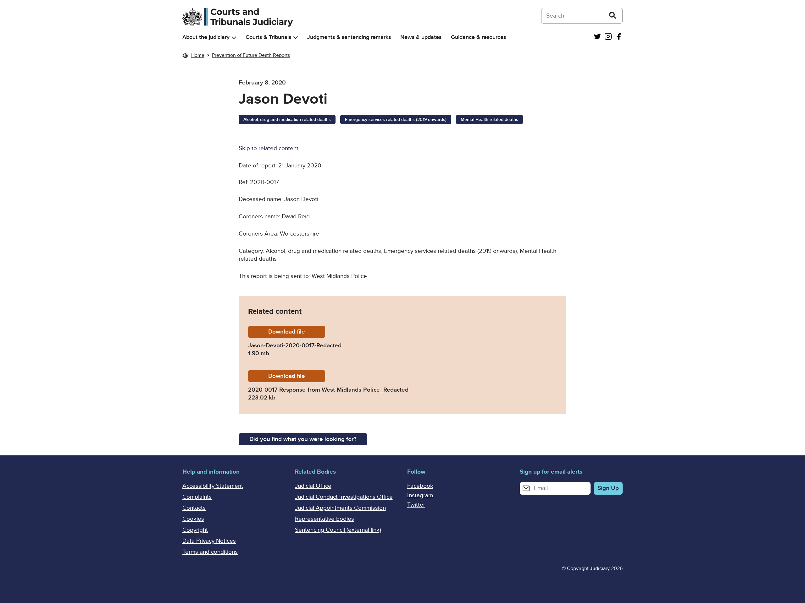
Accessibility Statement (212, 486)
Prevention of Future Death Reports (251, 55)
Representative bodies (324, 519)
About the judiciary (206, 37)
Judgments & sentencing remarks (349, 37)
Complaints (197, 497)
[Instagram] (608, 37)
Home (197, 55)
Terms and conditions (210, 552)
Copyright (195, 530)
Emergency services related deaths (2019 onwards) (396, 119)
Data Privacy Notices (209, 541)
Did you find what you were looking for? (303, 439)
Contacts (194, 508)
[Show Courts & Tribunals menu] (295, 37)
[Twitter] (597, 37)
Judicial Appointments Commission (340, 508)
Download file (296, 331)
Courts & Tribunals (268, 37)
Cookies (193, 519)
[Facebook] (619, 37)
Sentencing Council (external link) (338, 530)
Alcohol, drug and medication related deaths (287, 119)
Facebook (420, 486)
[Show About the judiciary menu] (234, 37)
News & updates (420, 37)
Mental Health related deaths (489, 119)
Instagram (420, 495)
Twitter (416, 504)
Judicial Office (313, 486)
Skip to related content (268, 148)
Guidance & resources (478, 37)
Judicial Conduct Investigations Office (344, 497)
